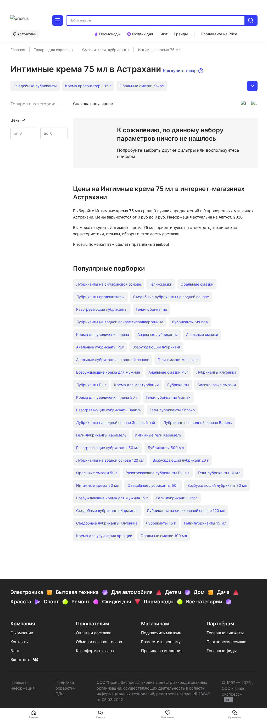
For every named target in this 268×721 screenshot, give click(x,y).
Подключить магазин (161, 632)
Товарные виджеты (225, 632)
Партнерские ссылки (226, 641)
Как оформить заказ (95, 650)
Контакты (19, 641)
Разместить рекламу (161, 641)
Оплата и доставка (93, 632)
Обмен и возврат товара (99, 641)
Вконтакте (20, 659)
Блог (15, 650)
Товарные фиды (221, 650)
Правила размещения (161, 650)
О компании (21, 632)
